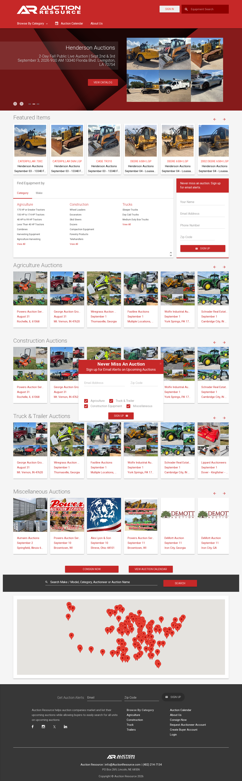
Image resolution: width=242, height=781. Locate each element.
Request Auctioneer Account (188, 724)
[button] (15, 104)
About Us (97, 23)
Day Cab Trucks (131, 214)
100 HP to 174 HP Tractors (30, 214)
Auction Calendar (180, 710)
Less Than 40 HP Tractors (30, 224)
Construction (79, 204)
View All (21, 244)
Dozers (73, 224)
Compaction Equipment (82, 229)
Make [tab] (39, 193)
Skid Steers (75, 219)
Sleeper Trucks (130, 209)
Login (173, 734)
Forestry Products (79, 234)
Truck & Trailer (124, 401)
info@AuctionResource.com (122, 764)
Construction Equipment (106, 406)
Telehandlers (76, 239)
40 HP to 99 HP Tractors (29, 219)
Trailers (131, 729)
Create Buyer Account (183, 729)
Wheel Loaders (77, 209)
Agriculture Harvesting (28, 239)
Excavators (75, 214)
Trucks (127, 204)
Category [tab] (22, 193)
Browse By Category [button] (31, 23)
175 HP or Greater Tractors (31, 209)
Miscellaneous (142, 406)
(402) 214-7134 (152, 764)
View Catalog (103, 82)
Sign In (169, 9)
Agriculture (97, 401)
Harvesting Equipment (28, 234)
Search (180, 583)
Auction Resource (92, 764)
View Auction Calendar (151, 569)
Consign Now (92, 569)
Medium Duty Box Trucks (136, 219)
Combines (22, 229)
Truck (130, 724)
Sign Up (119, 415)
